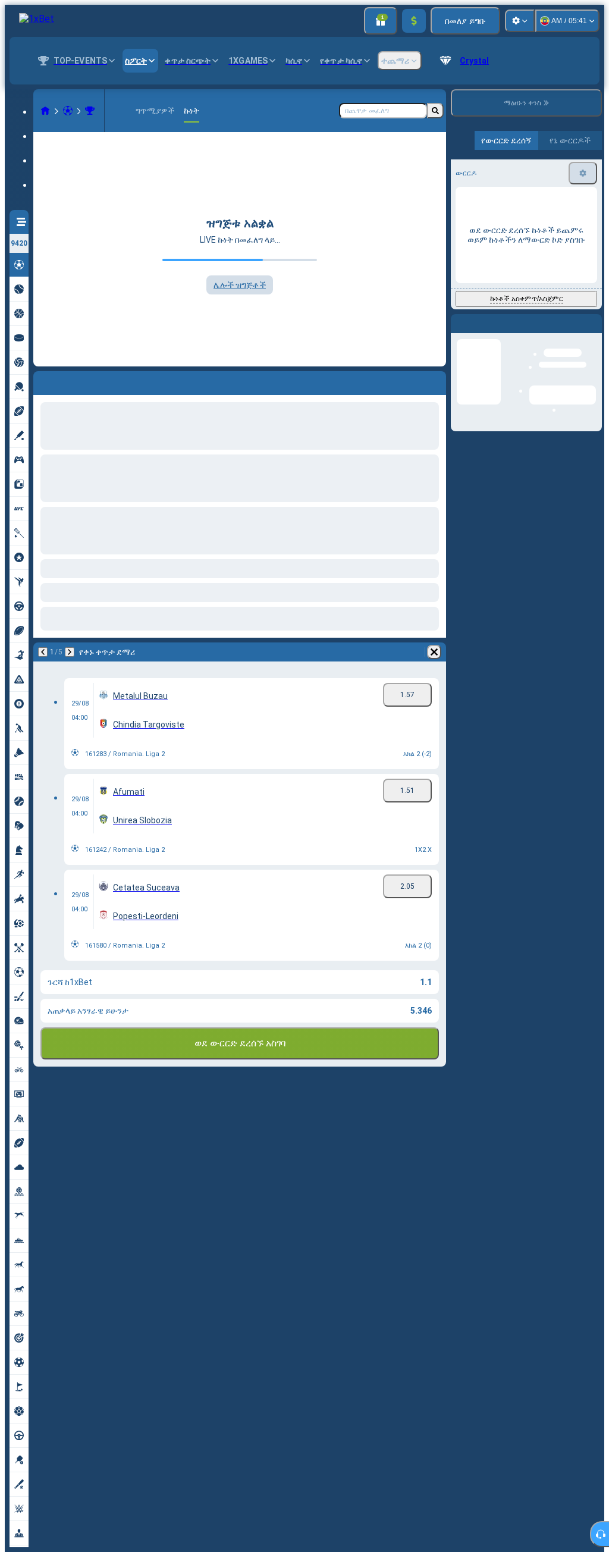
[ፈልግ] (435, 110)
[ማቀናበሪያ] (520, 21)
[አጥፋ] (434, 381)
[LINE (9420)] (45, 111)
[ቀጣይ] (74, 380)
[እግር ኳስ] (68, 111)
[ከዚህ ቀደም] (43, 380)
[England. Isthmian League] (90, 111)
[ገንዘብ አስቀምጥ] (414, 21)
